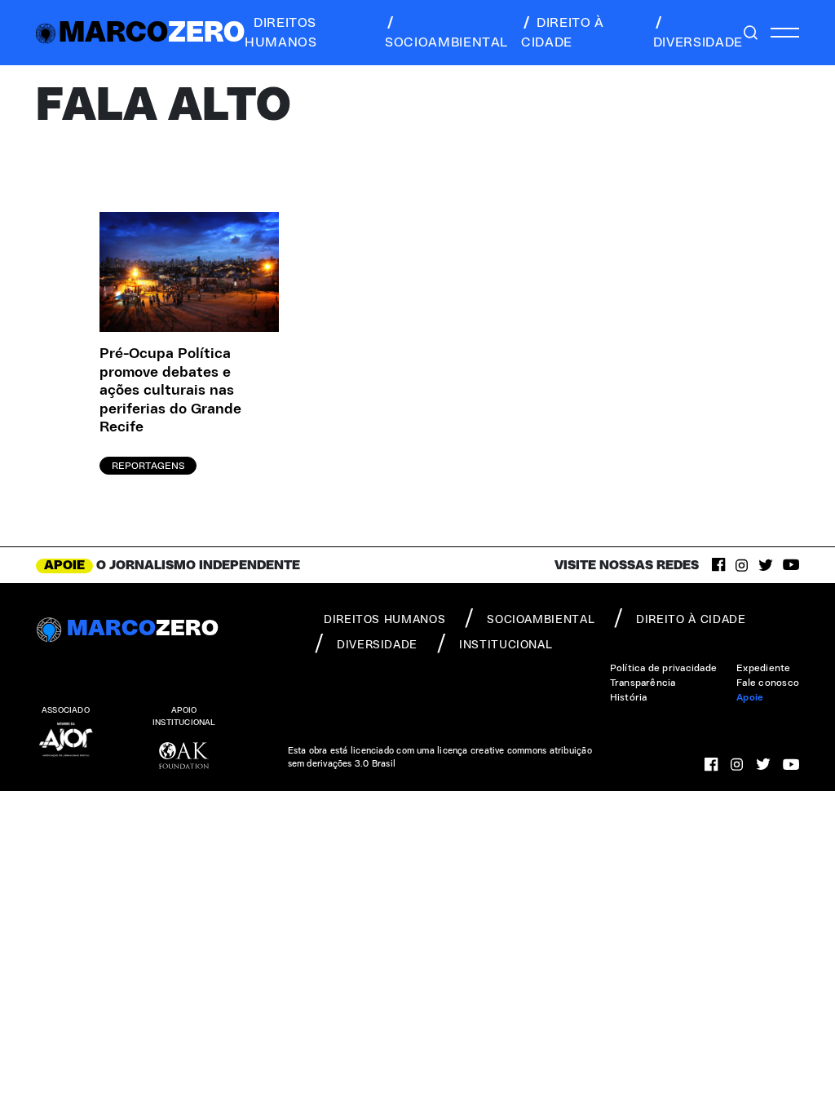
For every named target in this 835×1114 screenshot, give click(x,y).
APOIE (64, 565)
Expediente (763, 668)
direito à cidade (562, 32)
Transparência (643, 682)
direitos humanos (280, 32)
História (628, 697)
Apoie (749, 697)
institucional (505, 645)
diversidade (698, 42)
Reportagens (148, 466)
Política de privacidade (664, 668)
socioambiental (446, 42)
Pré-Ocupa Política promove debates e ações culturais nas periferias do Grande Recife (170, 391)
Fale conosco (767, 682)
